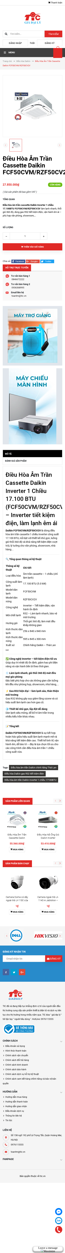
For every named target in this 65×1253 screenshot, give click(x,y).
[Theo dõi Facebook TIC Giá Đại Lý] (6, 972)
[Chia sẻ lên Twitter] (47, 261)
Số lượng (8, 227)
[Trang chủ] (32, 17)
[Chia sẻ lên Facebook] (18, 261)
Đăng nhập (15, 43)
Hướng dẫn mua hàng (16, 1097)
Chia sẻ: (7, 261)
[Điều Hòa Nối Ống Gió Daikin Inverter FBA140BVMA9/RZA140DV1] (47, 819)
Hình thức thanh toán (15, 1051)
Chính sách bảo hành (15, 1069)
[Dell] (16, 935)
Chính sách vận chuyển (16, 1055)
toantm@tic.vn (19, 295)
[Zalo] (58, 1220)
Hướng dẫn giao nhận (16, 1106)
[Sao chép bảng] (7, 650)
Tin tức (8, 1120)
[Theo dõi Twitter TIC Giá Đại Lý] (14, 972)
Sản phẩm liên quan (17, 801)
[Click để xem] (32, 106)
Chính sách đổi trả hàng (17, 1060)
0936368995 (18, 287)
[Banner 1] (32, 336)
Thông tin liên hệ (13, 1115)
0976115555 (17, 1144)
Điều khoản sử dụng (15, 1046)
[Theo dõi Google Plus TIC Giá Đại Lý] (22, 972)
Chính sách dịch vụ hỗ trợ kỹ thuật (22, 1074)
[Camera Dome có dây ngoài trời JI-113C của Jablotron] (16, 882)
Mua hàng (17, 849)
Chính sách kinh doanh (16, 1065)
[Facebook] (58, 1211)
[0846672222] (58, 1229)
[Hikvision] (48, 935)
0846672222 (18, 279)
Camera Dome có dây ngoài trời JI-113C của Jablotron (17, 900)
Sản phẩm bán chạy (17, 863)
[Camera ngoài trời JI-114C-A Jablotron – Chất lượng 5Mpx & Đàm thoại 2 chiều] (47, 882)
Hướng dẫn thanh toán (16, 1101)
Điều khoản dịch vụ (14, 1111)
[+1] (33, 261)
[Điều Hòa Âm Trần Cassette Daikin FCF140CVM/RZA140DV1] (16, 819)
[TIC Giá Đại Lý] (15, 995)
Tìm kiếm (53, 34)
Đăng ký (50, 43)
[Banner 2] (32, 406)
